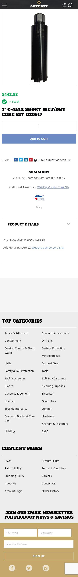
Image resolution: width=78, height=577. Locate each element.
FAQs (8, 461)
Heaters (10, 401)
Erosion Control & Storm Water (20, 350)
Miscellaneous (51, 356)
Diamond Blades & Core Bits (20, 418)
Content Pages (22, 448)
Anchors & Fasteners (55, 424)
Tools (45, 371)
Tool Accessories (15, 378)
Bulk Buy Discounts (54, 378)
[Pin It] (31, 159)
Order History (50, 491)
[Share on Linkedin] (26, 159)
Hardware (48, 416)
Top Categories (22, 321)
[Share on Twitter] (21, 159)
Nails (8, 363)
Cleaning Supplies (53, 386)
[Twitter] (29, 568)
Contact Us (48, 483)
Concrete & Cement (17, 393)
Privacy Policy (50, 461)
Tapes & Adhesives (16, 333)
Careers (47, 476)
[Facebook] (12, 568)
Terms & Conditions (54, 468)
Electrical (47, 393)
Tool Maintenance (16, 408)
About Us (10, 483)
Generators (49, 401)
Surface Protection (53, 348)
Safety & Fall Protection (19, 371)
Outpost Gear (50, 363)
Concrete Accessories (55, 333)
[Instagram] (46, 568)
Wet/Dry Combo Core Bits (53, 187)
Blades (9, 386)
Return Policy (13, 468)
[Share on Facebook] (16, 159)
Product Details (23, 224)
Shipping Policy (14, 476)
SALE (45, 431)
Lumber (47, 408)
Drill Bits (47, 340)
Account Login (14, 491)
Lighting (10, 431)
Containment (13, 340)
